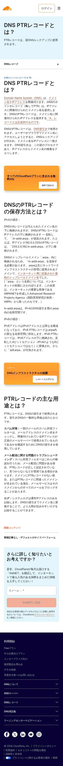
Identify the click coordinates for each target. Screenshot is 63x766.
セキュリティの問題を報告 (32, 750)
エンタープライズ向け (16, 658)
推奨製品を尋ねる (13, 664)
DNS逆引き (40, 128)
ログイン (46, 8)
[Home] (7, 8)
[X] (14, 734)
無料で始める (48, 185)
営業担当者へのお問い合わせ (19, 674)
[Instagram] (39, 734)
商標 (55, 758)
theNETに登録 (31, 602)
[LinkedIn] (23, 734)
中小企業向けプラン (14, 653)
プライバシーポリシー (45, 614)
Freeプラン (10, 648)
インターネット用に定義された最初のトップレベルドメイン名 (31, 275)
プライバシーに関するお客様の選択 (31, 757)
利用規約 (10, 750)
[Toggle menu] (59, 8)
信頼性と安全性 (14, 754)
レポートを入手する (45, 379)
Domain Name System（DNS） (23, 98)
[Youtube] (31, 734)
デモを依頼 (10, 669)
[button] (31, 64)
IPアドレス (18, 102)
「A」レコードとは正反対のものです (30, 120)
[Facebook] (6, 734)
